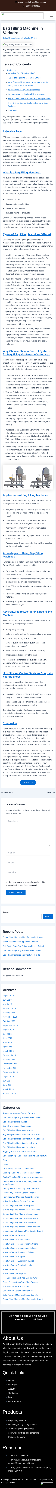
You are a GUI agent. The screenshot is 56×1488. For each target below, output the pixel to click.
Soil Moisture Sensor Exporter (16, 1286)
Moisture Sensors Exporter (14, 1273)
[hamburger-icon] (52, 15)
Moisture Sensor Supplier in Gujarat (18, 1261)
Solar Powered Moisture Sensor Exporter (21, 1295)
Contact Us (28, 782)
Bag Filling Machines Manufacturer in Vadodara (23, 1139)
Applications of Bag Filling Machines (24, 90)
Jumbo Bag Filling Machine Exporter (19, 1205)
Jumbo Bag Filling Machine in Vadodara (20, 1218)
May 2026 (7, 1004)
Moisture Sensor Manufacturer (16, 1239)
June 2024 (7, 1085)
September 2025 (10, 1025)
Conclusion (13, 110)
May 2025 (7, 1042)
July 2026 (7, 1000)
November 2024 (10, 1068)
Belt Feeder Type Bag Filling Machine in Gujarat (23, 946)
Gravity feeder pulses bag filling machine (21, 1188)
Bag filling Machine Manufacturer (17, 1126)
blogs (5, 1164)
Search (6, 912)
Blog (5, 1160)
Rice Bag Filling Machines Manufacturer (20, 1278)
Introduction (10, 70)
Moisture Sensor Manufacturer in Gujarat (20, 1244)
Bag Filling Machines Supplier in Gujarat (20, 1143)
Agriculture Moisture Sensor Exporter (19, 1113)
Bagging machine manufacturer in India (20, 1151)
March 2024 (8, 1089)
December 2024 (10, 1064)
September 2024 (10, 1072)
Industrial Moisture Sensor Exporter (18, 1201)
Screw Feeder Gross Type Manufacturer (20, 942)
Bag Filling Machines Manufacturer (18, 1130)
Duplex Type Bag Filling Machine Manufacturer (23, 1177)
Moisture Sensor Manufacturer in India (19, 1248)
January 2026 (9, 1012)
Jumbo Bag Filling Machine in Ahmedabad (21, 1210)
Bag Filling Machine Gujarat (15, 1122)
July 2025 (7, 1034)
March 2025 (8, 1051)
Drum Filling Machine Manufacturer (18, 1168)
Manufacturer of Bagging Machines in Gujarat (23, 1231)
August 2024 (8, 1076)
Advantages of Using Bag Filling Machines (26, 94)
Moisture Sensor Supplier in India (17, 1265)
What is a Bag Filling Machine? (21, 73)
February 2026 (9, 1008)
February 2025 (9, 1055)
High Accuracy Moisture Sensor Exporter (21, 1197)
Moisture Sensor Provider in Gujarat (18, 1252)
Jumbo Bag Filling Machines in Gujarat (19, 1222)
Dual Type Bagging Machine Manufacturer (21, 1173)
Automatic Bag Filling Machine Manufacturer (22, 950)
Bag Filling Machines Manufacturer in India (21, 955)
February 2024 (9, 1093)
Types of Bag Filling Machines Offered (25, 78)
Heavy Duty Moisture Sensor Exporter (19, 1193)
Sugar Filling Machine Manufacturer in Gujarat (23, 937)
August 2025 (8, 1030)
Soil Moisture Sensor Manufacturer (18, 1291)
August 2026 (8, 995)
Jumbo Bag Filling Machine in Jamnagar (20, 1214)
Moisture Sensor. (10, 1269)
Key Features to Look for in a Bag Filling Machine (29, 98)
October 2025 (9, 1021)
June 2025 (7, 1038)
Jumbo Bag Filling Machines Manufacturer (21, 1227)
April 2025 (7, 1047)
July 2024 (7, 1081)
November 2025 (10, 1017)
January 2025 (9, 1059)
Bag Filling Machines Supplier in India (19, 1147)
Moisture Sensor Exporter (14, 1235)
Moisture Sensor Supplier (14, 1256)
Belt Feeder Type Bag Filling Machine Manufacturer (25, 1156)
